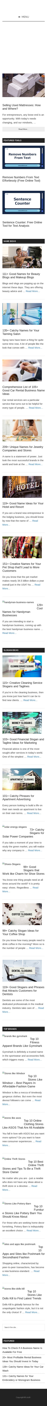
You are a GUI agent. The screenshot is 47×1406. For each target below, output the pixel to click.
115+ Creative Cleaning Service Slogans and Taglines (22, 684)
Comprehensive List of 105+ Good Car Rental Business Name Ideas (23, 390)
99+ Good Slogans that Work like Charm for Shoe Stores (23, 870)
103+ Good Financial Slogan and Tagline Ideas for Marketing (23, 741)
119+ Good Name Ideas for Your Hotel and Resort (23, 505)
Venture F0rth (23, 8)
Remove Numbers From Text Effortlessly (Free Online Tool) (21, 179)
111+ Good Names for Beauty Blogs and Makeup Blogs (21, 275)
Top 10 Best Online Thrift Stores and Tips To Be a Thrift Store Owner (23, 1167)
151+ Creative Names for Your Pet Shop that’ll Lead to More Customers (21, 567)
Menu (25, 16)
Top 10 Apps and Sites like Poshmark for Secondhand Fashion (23, 1252)
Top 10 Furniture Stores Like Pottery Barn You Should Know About (23, 1211)
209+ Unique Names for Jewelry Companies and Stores (22, 448)
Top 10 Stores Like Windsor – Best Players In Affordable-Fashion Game (22, 1081)
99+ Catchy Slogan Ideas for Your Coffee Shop (20, 932)
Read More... (28, 130)
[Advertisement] (23, 46)
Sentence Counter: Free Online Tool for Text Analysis (22, 224)
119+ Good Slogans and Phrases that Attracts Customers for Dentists (23, 991)
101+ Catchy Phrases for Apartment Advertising (18, 797)
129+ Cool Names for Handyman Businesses (22, 610)
